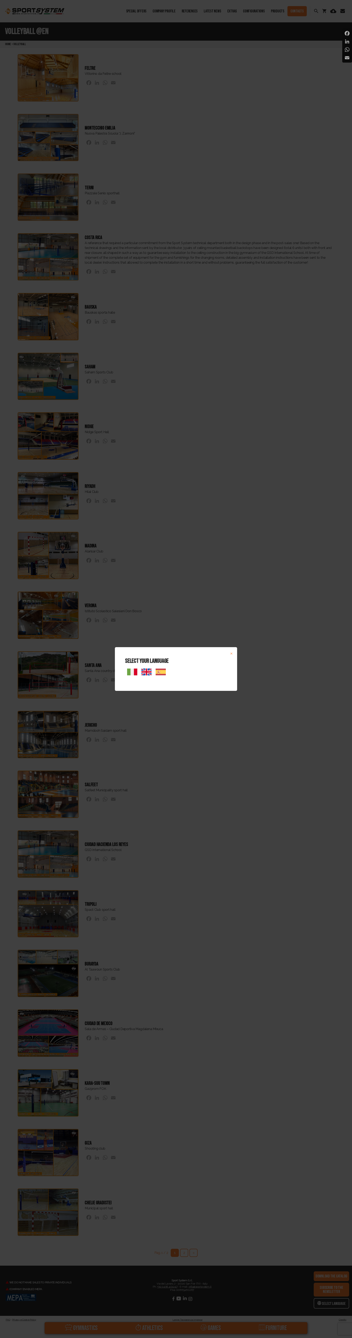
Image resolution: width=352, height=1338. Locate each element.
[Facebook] (347, 33)
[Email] (347, 58)
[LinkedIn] (347, 41)
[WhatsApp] (347, 50)
